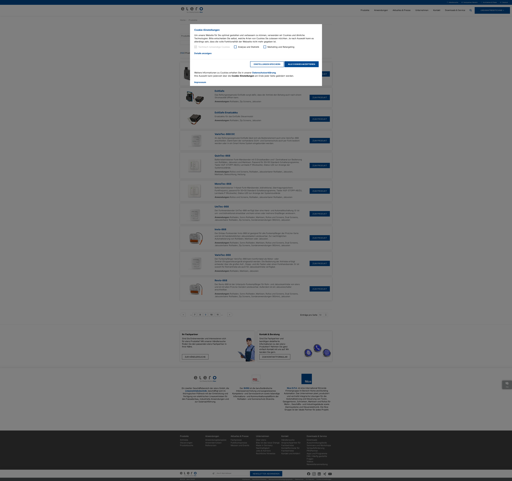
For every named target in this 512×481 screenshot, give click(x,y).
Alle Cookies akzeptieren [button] (301, 64)
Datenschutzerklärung (264, 72)
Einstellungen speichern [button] (267, 64)
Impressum (200, 82)
